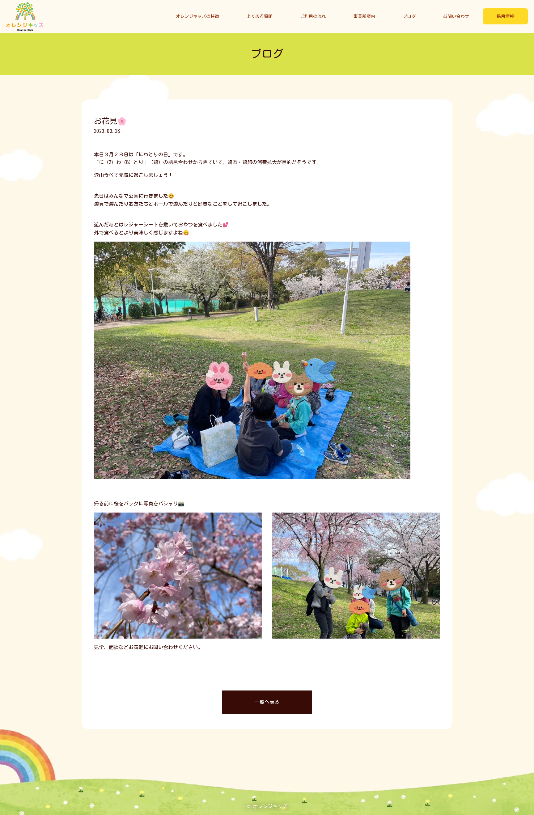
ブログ (409, 16)
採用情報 (505, 16)
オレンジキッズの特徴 (197, 16)
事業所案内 (364, 16)
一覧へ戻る (267, 701)
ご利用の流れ (313, 16)
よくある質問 (260, 16)
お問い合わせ (456, 16)
